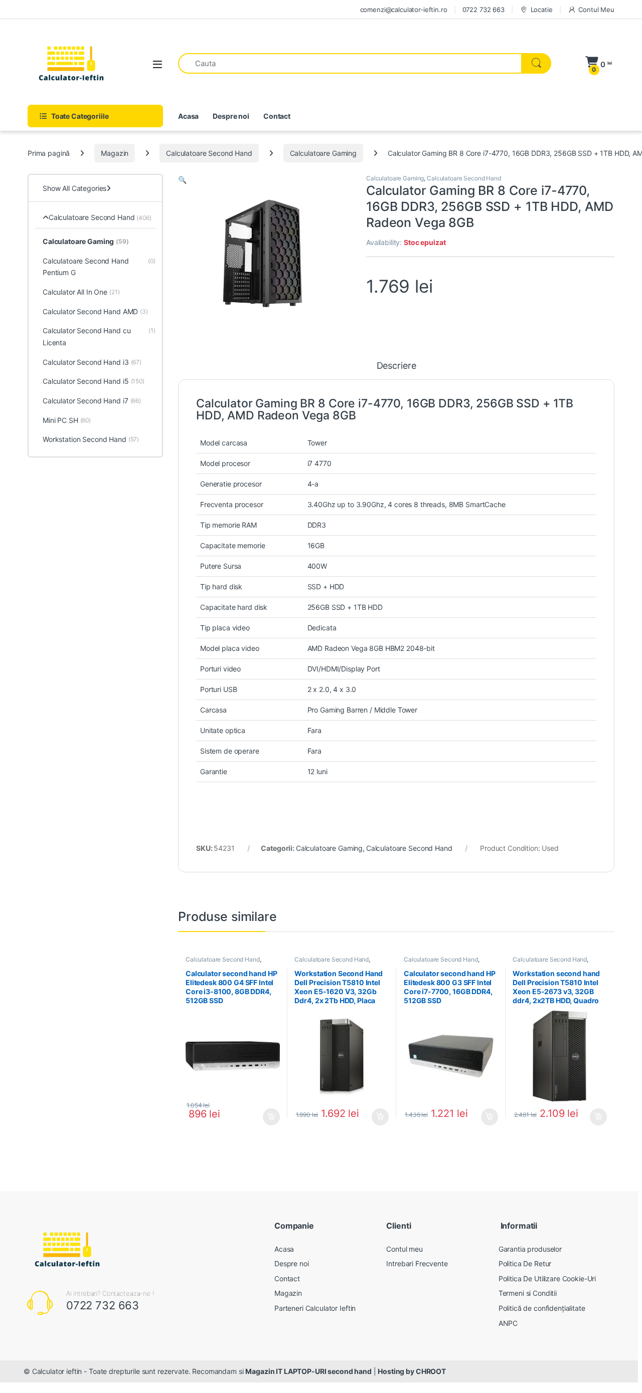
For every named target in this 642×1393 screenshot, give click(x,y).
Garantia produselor (530, 1249)
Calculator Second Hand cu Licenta (99, 336)
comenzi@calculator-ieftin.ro (403, 10)
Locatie (542, 10)
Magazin (114, 153)
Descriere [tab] (396, 366)
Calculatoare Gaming (323, 153)
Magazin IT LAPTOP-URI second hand (308, 1371)
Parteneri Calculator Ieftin (315, 1308)
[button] (182, 179)
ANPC (508, 1323)
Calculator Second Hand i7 (92, 400)
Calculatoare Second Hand (209, 153)
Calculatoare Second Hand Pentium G (99, 267)
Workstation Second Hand (91, 439)
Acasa (188, 116)
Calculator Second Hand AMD (95, 311)
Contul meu (404, 1249)
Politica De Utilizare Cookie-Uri (547, 1278)
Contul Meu (596, 10)
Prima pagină (49, 153)
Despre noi (231, 116)
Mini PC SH (67, 420)
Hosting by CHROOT (412, 1371)
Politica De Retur (525, 1263)
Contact (276, 116)
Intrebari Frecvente (416, 1263)
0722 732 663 (483, 10)
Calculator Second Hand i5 (93, 381)
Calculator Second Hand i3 (92, 362)
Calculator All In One (81, 292)
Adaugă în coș (266, 1116)
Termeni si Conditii (528, 1293)
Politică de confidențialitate (542, 1308)
